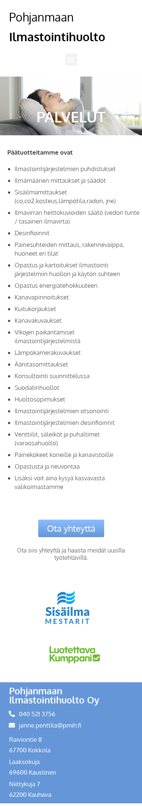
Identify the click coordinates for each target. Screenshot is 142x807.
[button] (71, 60)
